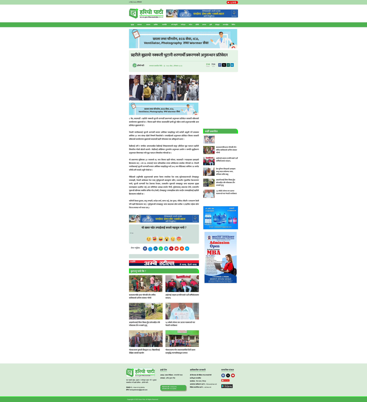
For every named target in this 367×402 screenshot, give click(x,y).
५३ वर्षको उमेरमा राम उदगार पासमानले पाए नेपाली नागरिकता (180, 324)
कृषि (210, 24)
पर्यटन (190, 24)
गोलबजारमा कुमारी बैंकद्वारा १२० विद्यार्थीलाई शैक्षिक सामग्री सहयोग (144, 351)
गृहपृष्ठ (132, 24)
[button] (145, 248)
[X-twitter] (228, 375)
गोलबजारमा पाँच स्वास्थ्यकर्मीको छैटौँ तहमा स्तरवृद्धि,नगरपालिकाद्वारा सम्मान (180, 351)
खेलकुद (217, 24)
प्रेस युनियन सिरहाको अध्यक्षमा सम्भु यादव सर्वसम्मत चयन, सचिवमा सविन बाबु (225, 171)
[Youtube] (233, 375)
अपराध (204, 24)
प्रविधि (197, 24)
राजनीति (164, 24)
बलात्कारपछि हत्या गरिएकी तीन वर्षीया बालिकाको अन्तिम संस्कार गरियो (142, 296)
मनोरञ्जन (183, 24)
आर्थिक (156, 24)
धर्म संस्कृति (174, 24)
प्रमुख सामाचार (131, 290)
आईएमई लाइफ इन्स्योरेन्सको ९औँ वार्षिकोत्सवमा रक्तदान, (182, 296)
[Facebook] (223, 375)
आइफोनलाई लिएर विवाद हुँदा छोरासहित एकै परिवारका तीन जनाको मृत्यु (144, 324)
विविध (233, 24)
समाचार (139, 24)
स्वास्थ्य (148, 24)
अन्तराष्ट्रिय (225, 24)
